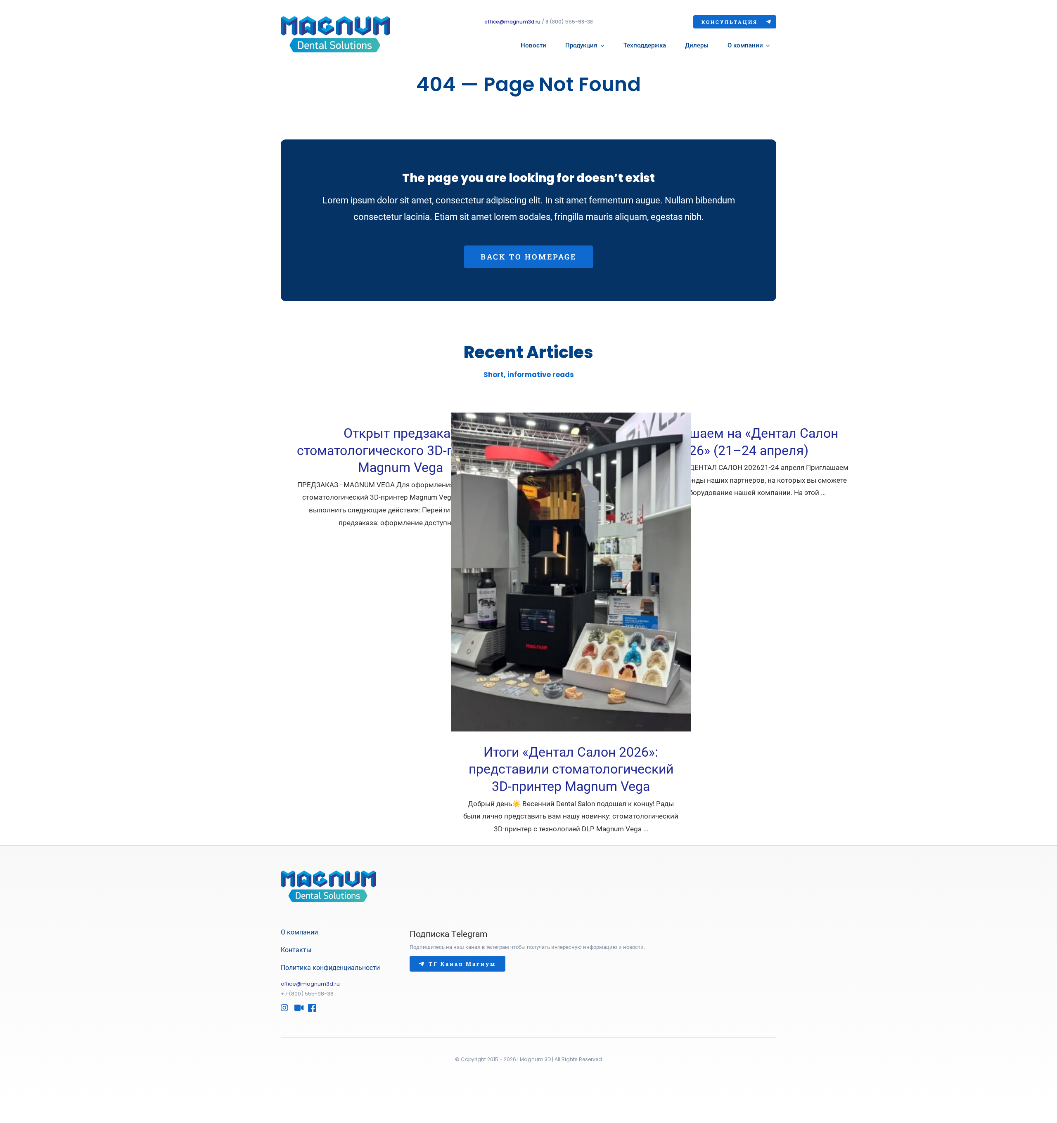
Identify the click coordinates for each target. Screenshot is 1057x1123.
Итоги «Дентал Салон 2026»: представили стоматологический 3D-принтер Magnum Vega (571, 769)
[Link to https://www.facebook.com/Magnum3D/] (310, 1008)
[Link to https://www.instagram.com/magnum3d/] (283, 1008)
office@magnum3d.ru (512, 21)
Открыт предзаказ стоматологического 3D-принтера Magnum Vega (400, 450)
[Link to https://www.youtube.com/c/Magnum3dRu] (296, 1008)
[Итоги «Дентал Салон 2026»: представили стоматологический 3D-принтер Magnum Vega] (571, 572)
